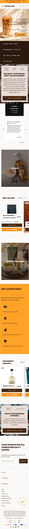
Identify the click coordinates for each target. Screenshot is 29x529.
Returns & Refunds (7, 498)
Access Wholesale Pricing (14, 430)
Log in (3, 506)
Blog (3, 489)
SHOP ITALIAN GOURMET (14, 98)
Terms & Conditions (18, 518)
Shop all (21, 198)
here (22, 362)
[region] (14, 130)
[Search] (20, 6)
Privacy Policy (5, 500)
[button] (3, 130)
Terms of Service (6, 503)
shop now (21, 35)
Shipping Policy (6, 496)
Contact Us (4, 494)
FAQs (3, 491)
